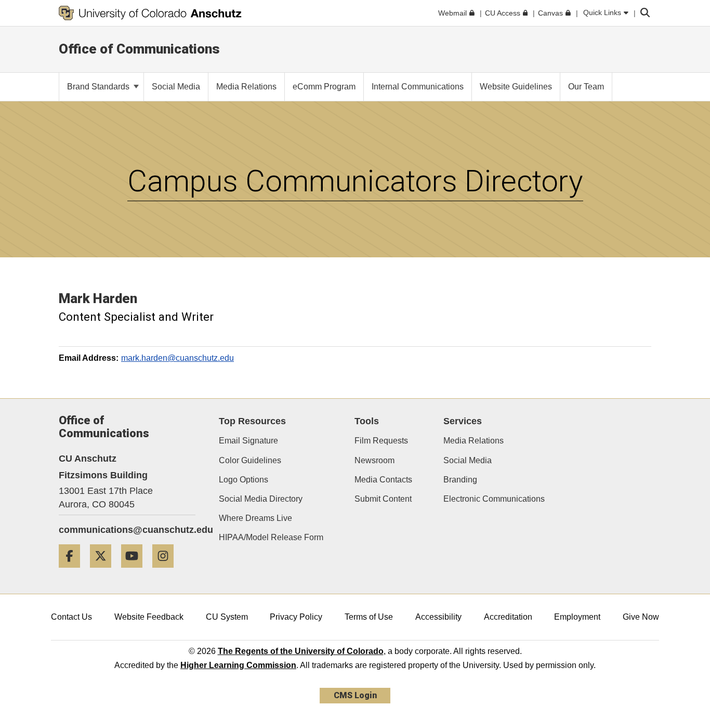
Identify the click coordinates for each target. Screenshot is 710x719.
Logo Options (243, 479)
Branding (460, 479)
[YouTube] (135, 571)
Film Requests (381, 440)
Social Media (467, 460)
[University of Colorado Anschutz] (150, 13)
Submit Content (383, 498)
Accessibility (438, 616)
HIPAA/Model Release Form (271, 537)
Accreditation (508, 616)
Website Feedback (148, 616)
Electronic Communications (494, 498)
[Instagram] (166, 571)
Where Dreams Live (255, 518)
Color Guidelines (250, 460)
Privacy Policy (296, 616)
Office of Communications (139, 49)
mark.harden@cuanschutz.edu (177, 358)
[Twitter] (104, 571)
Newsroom (374, 460)
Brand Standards (99, 86)
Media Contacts (383, 479)
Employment (577, 616)
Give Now (641, 616)
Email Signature (248, 440)
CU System (227, 616)
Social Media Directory (261, 498)
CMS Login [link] (355, 695)
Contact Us (71, 616)
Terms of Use (369, 616)
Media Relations (473, 440)
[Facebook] (73, 571)
